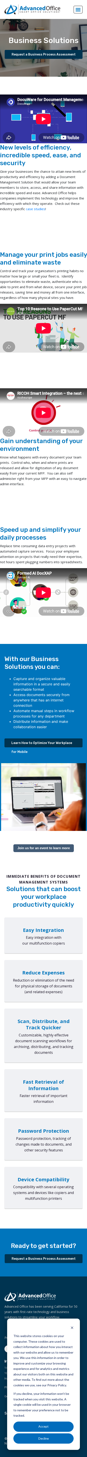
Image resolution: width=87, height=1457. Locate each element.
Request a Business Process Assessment (44, 54)
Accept (43, 1426)
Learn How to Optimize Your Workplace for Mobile (41, 744)
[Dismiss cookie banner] (72, 1327)
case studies (35, 209)
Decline (43, 1438)
